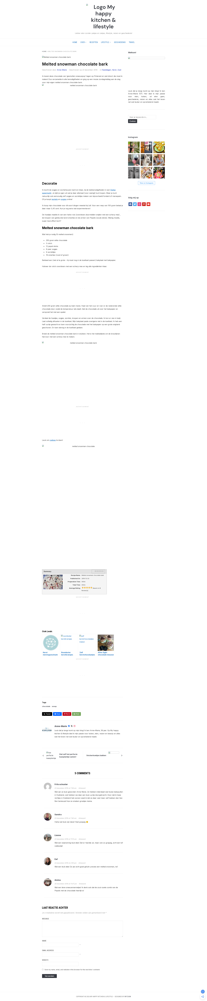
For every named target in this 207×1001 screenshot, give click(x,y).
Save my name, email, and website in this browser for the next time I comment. (72, 970)
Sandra (58, 814)
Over (82, 42)
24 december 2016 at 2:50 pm (65, 863)
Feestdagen (106, 70)
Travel (132, 42)
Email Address (48, 950)
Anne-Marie (62, 70)
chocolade (46, 706)
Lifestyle (105, 42)
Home (74, 42)
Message (45, 919)
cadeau (53, 440)
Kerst (114, 70)
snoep (54, 706)
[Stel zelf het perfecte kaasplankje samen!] (52, 755)
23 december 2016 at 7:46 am (65, 818)
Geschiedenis (120, 42)
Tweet (48, 714)
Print (77, 714)
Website (45, 960)
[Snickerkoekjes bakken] (114, 755)
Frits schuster (61, 784)
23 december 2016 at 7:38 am (65, 788)
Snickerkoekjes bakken (96, 755)
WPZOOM (128, 996)
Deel (58, 714)
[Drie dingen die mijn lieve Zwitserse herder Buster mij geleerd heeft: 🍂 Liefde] (146, 160)
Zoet (119, 70)
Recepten (94, 42)
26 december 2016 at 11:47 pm (66, 884)
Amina (58, 880)
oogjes (63, 199)
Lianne (58, 835)
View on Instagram (146, 183)
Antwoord (82, 788)
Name (44, 941)
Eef (56, 859)
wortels (55, 199)
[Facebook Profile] (69, 726)
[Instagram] (74, 726)
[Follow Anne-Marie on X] (72, 726)
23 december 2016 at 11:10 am (66, 839)
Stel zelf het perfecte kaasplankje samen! (68, 755)
